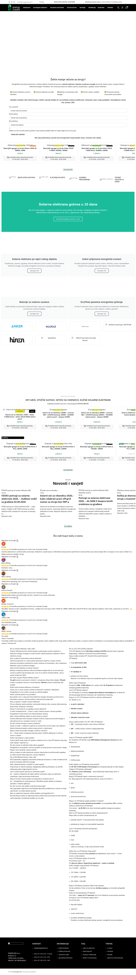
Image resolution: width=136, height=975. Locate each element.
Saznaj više (20, 382)
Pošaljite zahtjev (18, 134)
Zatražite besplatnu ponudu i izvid (68, 219)
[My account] (122, 8)
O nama (109, 948)
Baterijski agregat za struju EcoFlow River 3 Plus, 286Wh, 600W (20, 448)
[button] (6, 39)
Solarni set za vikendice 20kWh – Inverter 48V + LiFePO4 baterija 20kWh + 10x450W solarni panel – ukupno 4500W (97, 415)
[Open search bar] (118, 7)
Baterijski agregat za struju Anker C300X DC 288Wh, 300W (20, 149)
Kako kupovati (87, 951)
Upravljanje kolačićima (65, 958)
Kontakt (42, 2)
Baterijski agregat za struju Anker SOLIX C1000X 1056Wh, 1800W (58, 149)
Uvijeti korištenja (63, 948)
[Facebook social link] (9, 2)
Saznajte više (34, 271)
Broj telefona (13, 121)
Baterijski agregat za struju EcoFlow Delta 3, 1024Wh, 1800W (96, 448)
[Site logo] (14, 7)
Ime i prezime (13, 107)
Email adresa (13, 114)
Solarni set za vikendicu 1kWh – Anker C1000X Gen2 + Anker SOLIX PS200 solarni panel (20, 417)
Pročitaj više (12, 643)
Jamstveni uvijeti (63, 954)
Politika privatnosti (64, 951)
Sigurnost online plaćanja (115, 958)
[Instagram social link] (11, 2)
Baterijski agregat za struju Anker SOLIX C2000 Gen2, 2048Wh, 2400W (97, 149)
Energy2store (17, 972)
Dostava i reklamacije (89, 954)
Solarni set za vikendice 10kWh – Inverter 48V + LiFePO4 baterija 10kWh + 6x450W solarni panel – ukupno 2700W (58, 415)
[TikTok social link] (14, 2)
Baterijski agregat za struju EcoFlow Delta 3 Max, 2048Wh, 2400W (58, 448)
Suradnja (110, 951)
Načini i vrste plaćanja (90, 958)
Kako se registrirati (89, 948)
